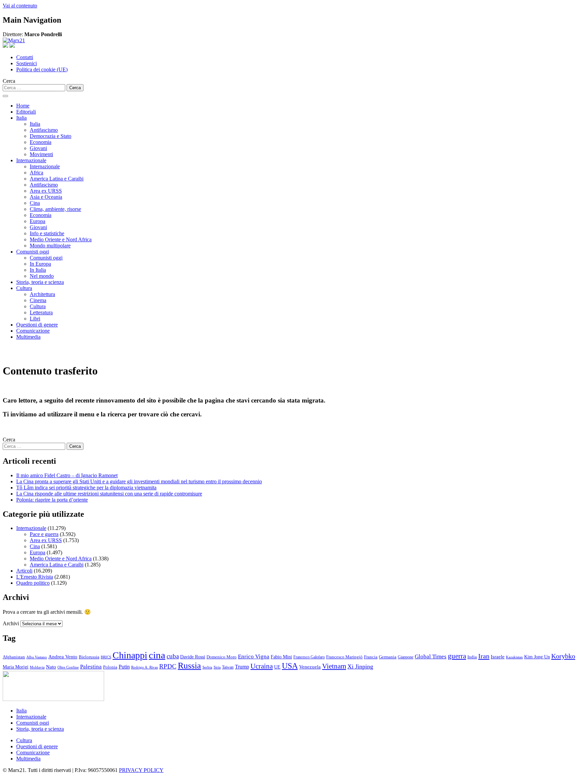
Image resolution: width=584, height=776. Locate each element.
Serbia (207, 667)
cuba (173, 656)
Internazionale (31, 160)
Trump (242, 666)
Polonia (110, 667)
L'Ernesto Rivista (34, 577)
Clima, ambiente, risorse (55, 209)
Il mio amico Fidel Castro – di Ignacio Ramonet (67, 475)
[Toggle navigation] (5, 96)
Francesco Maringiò (344, 656)
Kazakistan (514, 657)
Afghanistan (14, 657)
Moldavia (37, 667)
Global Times (430, 656)
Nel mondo (42, 276)
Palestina (91, 666)
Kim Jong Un (537, 656)
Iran (483, 656)
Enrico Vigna (253, 656)
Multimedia (28, 337)
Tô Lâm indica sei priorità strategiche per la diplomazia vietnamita (86, 487)
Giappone (405, 657)
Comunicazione (33, 331)
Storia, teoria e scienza (40, 282)
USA (290, 665)
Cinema (38, 300)
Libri (35, 318)
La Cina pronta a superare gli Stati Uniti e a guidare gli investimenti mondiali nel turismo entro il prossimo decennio (139, 481)
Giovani (38, 148)
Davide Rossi (192, 656)
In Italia (38, 270)
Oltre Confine (68, 667)
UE (277, 667)
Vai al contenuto (20, 5)
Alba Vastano (36, 657)
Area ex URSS (46, 191)
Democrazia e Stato (50, 136)
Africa (36, 172)
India (472, 657)
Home (22, 105)
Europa (37, 221)
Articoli (24, 571)
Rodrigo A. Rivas (144, 667)
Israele (498, 656)
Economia (40, 142)
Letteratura (41, 312)
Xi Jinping (360, 666)
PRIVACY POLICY (141, 770)
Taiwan (228, 667)
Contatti (24, 57)
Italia (21, 118)
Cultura (24, 288)
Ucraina (261, 666)
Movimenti (41, 154)
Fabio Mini (281, 656)
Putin (124, 667)
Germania (387, 656)
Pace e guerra (44, 534)
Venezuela (310, 667)
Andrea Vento (62, 656)
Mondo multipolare (50, 245)
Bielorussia (89, 656)
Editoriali (26, 112)
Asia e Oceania (46, 197)
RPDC (167, 666)
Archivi (11, 623)
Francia (371, 657)
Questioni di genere (37, 325)
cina (157, 655)
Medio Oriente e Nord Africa (61, 239)
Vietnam (334, 666)
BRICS (106, 657)
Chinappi (130, 655)
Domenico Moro (221, 656)
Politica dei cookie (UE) (42, 69)
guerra (457, 656)
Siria (217, 667)
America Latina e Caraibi (56, 178)
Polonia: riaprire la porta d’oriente (52, 500)
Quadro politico (33, 583)
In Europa (40, 264)
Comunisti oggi (32, 251)
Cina (35, 203)
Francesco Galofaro (309, 657)
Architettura (42, 294)
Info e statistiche (47, 233)
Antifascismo (44, 130)
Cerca (9, 81)
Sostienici (26, 63)
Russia (189, 666)
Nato (51, 667)
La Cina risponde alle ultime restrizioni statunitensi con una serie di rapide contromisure (109, 493)
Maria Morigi (15, 667)
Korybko (563, 656)
